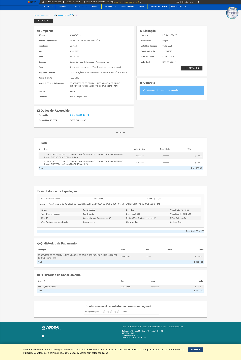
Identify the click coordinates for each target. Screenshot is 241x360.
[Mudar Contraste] (198, 2)
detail (53, 15)
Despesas (81, 6)
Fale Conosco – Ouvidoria (73, 2)
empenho (45, 15)
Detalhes (192, 68)
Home (36, 15)
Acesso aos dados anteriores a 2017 (127, 2)
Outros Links (179, 6)
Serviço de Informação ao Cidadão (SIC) (99, 2)
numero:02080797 (65, 15)
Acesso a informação (158, 6)
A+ (193, 2)
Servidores (110, 6)
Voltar (43, 21)
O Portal (48, 6)
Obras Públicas (127, 6)
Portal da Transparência (52, 2)
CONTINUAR (195, 349)
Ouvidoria (141, 6)
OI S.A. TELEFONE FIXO (79, 115)
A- (188, 2)
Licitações (64, 6)
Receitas (96, 6)
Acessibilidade (181, 2)
